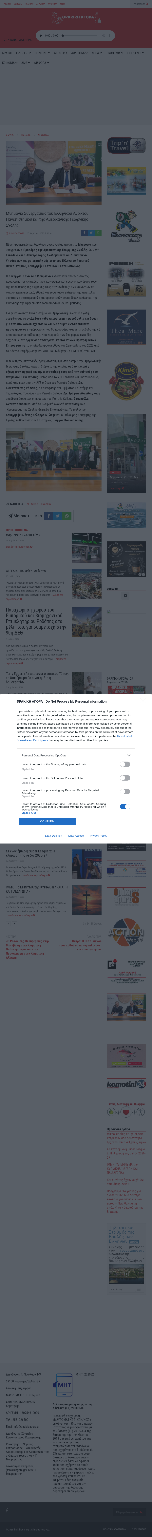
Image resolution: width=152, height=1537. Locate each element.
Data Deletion (53, 835)
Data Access (76, 835)
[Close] (144, 702)
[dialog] (76, 768)
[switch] (125, 764)
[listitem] (76, 755)
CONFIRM (47, 821)
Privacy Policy (98, 835)
